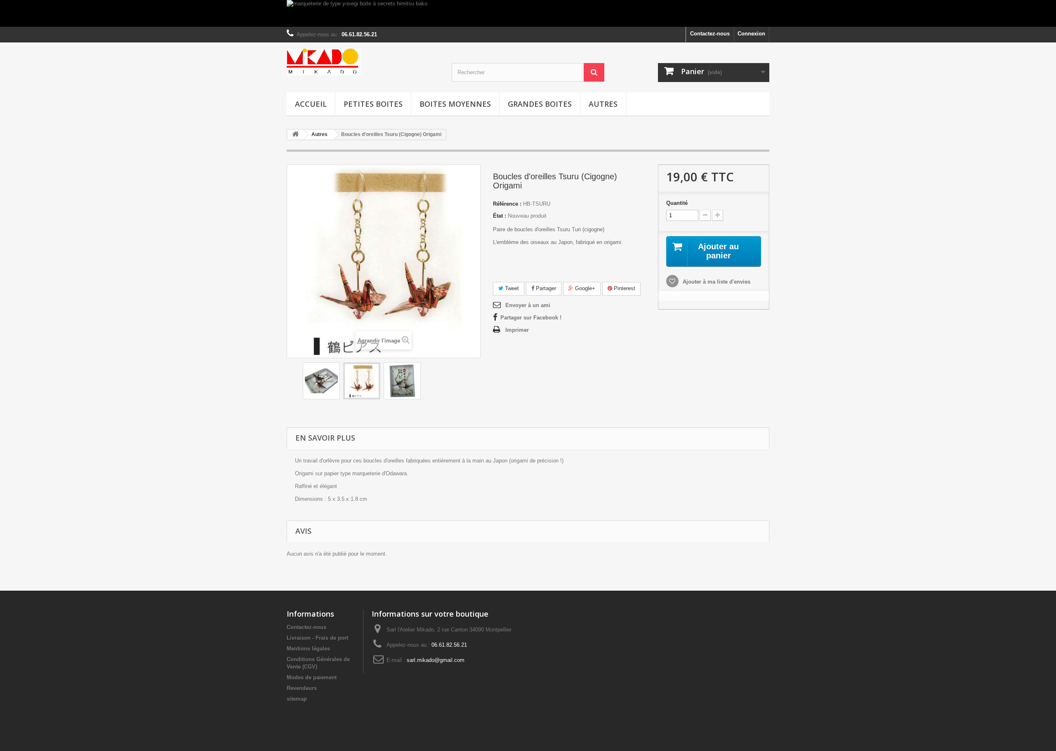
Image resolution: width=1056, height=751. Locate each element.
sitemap (297, 699)
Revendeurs (302, 688)
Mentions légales (308, 648)
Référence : (507, 204)
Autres (603, 104)
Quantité (677, 203)
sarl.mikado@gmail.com (435, 660)
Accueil (311, 104)
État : (499, 216)
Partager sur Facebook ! (530, 317)
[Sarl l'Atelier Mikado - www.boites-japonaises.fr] (363, 62)
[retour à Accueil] (295, 134)
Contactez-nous (710, 34)
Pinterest (623, 288)
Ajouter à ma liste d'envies (715, 282)
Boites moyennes (455, 104)
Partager (545, 288)
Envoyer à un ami (527, 305)
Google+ (584, 288)
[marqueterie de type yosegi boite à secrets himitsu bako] (528, 13)
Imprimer (517, 330)
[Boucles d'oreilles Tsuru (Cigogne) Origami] (321, 381)
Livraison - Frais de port (317, 638)
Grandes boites (540, 104)
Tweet (511, 288)
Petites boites (373, 104)
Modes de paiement (312, 677)
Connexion (751, 34)
